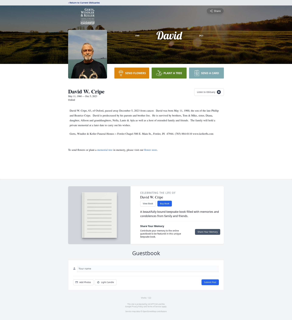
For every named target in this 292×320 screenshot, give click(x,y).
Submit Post (210, 282)
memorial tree (105, 150)
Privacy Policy (137, 306)
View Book (148, 203)
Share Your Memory (208, 231)
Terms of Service (154, 306)
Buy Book (164, 203)
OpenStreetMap (149, 311)
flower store (150, 150)
